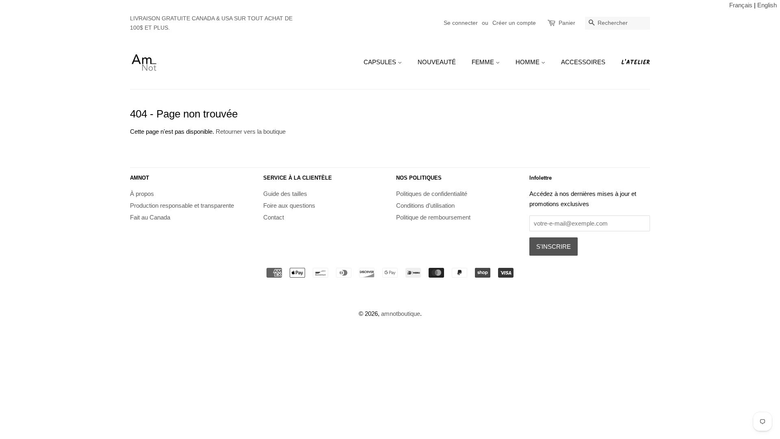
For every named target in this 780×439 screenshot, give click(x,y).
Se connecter (461, 23)
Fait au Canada (150, 217)
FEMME (484, 62)
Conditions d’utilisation (425, 205)
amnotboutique (400, 313)
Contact (273, 217)
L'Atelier (635, 62)
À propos (142, 193)
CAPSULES (381, 62)
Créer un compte (514, 23)
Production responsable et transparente (182, 205)
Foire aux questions (289, 205)
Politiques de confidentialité (431, 193)
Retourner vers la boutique (251, 131)
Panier (567, 23)
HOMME (528, 62)
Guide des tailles (285, 193)
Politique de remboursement (433, 217)
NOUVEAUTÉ (437, 62)
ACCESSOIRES (583, 62)
